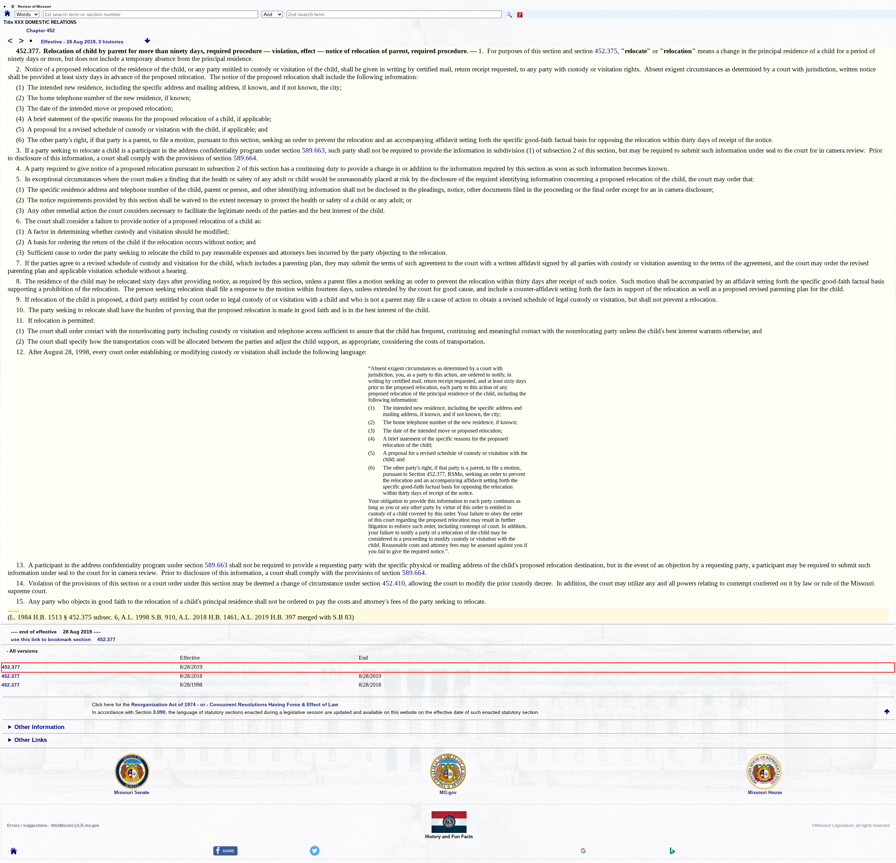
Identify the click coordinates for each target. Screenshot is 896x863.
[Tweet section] (315, 854)
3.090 (159, 712)
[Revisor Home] (13, 852)
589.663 (313, 150)
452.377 (11, 667)
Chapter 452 (40, 30)
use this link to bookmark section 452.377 (63, 639)
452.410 (393, 583)
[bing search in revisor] (672, 852)
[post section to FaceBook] (225, 854)
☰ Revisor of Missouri (29, 6)
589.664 (244, 158)
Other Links (30, 740)
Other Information (39, 727)
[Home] (7, 13)
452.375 (606, 51)
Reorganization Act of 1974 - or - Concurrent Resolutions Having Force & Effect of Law (234, 704)
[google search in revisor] (583, 851)
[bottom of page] (147, 41)
